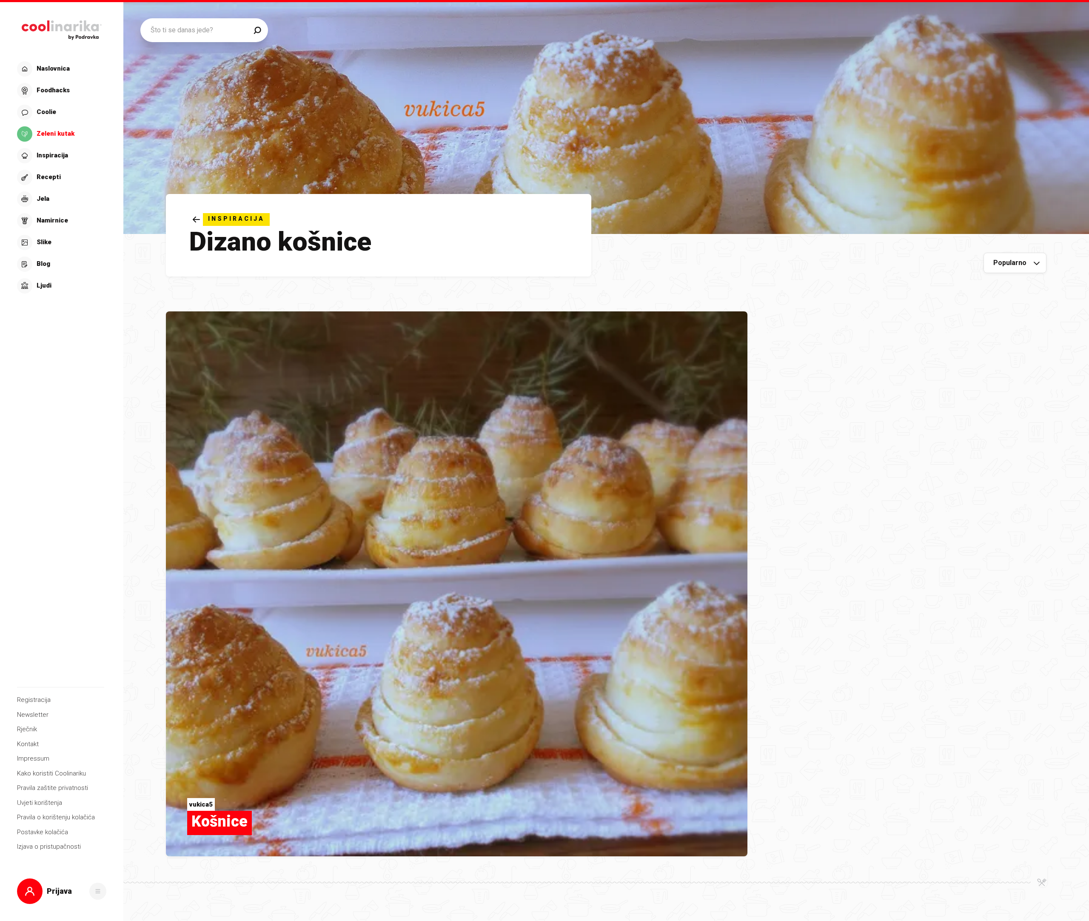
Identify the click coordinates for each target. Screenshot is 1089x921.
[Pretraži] (257, 30)
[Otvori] (97, 891)
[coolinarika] (61, 28)
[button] (60, 177)
